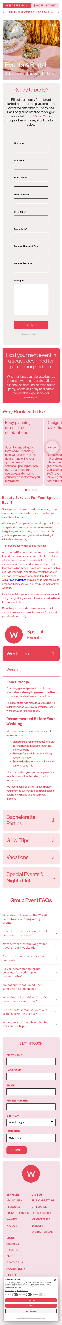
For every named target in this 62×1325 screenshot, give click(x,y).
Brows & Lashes (17, 1213)
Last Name (14, 1070)
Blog (10, 1256)
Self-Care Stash (43, 1200)
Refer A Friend (41, 1213)
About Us (12, 1243)
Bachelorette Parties (21, 820)
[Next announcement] (58, 12)
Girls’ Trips (17, 840)
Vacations (17, 857)
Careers (12, 1250)
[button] (7, 25)
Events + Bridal (42, 1231)
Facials (11, 1225)
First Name (14, 1055)
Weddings (17, 654)
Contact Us (14, 1262)
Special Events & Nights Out (24, 877)
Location (13, 1131)
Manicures (14, 1200)
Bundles (37, 1225)
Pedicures (13, 1206)
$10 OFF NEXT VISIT (45, 5)
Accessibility (15, 1268)
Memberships (41, 1219)
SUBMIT (16, 1150)
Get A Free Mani (16, 5)
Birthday (13, 1115)
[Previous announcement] (3, 12)
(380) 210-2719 (35, 116)
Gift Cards (39, 1206)
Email (10, 1085)
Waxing (11, 1219)
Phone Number (17, 1100)
